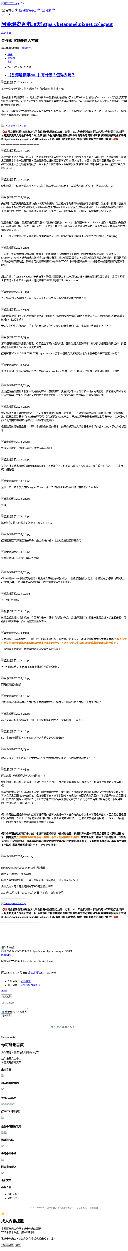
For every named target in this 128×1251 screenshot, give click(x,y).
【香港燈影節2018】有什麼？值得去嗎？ (41, 75)
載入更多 (6, 996)
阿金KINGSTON (10, 955)
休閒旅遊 (27, 48)
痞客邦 (32, 972)
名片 (9, 62)
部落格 (11, 58)
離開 (18, 1245)
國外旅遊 (26, 981)
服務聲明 (94, 1208)
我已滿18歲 (7, 1245)
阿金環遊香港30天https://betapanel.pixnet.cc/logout (57, 24)
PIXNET (40, 1208)
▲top (4, 990)
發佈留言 (6, 1015)
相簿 (9, 54)
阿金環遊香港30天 (31, 985)
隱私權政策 (81, 1208)
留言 (38, 972)
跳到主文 (6, 32)
